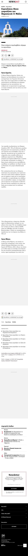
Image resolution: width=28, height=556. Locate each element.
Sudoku (3, 360)
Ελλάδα (3, 6)
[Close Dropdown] (26, 506)
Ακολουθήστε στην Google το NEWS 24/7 (11, 353)
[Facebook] (2, 55)
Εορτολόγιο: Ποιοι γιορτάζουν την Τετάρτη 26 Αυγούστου (14, 339)
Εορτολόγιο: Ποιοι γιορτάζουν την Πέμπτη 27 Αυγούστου (14, 335)
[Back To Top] (25, 545)
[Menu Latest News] (26, 1)
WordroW (7, 360)
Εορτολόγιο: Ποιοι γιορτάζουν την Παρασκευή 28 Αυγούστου (12, 331)
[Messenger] (9, 55)
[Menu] (2, 1)
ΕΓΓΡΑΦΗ (14, 526)
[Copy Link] (12, 55)
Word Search (14, 360)
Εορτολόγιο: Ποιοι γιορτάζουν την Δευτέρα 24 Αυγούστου (14, 347)
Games (7, 359)
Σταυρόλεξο (20, 359)
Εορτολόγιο (9, 6)
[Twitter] (6, 55)
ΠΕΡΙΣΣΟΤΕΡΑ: (4, 328)
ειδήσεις (11, 354)
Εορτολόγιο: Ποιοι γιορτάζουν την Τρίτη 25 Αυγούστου (14, 343)
